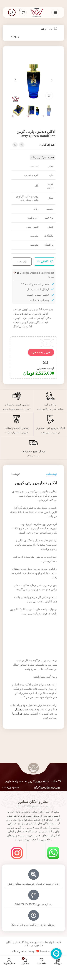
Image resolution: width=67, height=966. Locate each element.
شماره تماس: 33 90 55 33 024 (33, 904)
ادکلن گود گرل (43, 318)
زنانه (43, 29)
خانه (50, 29)
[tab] (51, 473)
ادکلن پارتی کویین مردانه (28, 309)
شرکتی (42, 157)
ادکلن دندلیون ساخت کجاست (31, 313)
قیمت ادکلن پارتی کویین (35, 322)
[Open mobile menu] (55, 12)
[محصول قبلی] (19, 37)
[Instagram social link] (21, 144)
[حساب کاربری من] (11, 12)
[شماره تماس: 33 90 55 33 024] (33, 895)
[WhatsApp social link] (15, 144)
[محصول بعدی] (11, 37)
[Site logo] (36, 12)
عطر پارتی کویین (23, 318)
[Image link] (53, 852)
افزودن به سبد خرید (41, 352)
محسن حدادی (18, 951)
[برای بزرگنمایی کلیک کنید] (49, 95)
